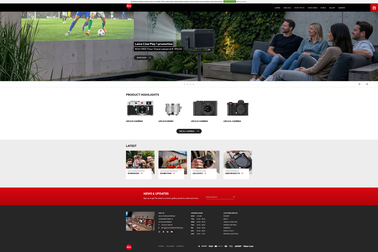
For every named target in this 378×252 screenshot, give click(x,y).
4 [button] (193, 84)
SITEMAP (161, 246)
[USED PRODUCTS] (237, 162)
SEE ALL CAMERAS (187, 131)
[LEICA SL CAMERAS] (237, 108)
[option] (189, 46)
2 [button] (187, 84)
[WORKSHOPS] (140, 162)
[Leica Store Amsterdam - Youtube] (172, 232)
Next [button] (366, 84)
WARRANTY (227, 228)
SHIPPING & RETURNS (229, 225)
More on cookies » (242, 1)
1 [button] (184, 84)
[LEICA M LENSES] (172, 108)
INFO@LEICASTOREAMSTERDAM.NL (172, 228)
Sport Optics (299, 8)
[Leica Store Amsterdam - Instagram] (159, 232)
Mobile (323, 8)
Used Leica (287, 8)
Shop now (142, 57)
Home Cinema (312, 8)
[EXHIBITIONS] (172, 162)
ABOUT (225, 219)
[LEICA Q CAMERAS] (205, 108)
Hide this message (230, 1)
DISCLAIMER (170, 246)
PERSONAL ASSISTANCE (230, 234)
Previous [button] (359, 84)
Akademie (341, 8)
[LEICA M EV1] (205, 162)
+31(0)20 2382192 (165, 225)
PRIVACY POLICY (228, 231)
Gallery (332, 8)
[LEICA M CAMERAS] (140, 108)
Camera (277, 8)
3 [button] (190, 84)
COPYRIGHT (180, 246)
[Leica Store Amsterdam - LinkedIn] (167, 232)
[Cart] (374, 8)
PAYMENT (226, 216)
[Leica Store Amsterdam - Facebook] (163, 232)
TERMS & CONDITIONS (230, 222)
